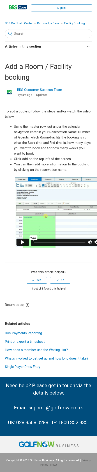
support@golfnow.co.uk (56, 408)
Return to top (15, 305)
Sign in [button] (61, 7)
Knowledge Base (48, 23)
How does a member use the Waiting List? (36, 350)
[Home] (18, 12)
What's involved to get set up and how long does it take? (46, 358)
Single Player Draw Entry (22, 367)
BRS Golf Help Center (18, 23)
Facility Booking (74, 23)
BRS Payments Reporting (23, 333)
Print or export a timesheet (25, 342)
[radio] (37, 280)
